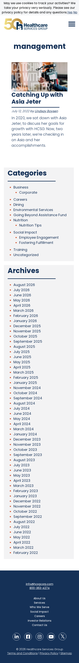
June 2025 (22, 356)
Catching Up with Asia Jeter (37, 98)
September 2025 (27, 341)
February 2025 (25, 377)
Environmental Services (33, 209)
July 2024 (21, 408)
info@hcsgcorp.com (39, 584)
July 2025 (21, 351)
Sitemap (66, 653)
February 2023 (25, 490)
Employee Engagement (39, 237)
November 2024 (27, 387)
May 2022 (21, 537)
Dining (18, 204)
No (75, 12)
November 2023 (27, 444)
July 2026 (21, 290)
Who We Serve (39, 607)
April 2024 (21, 423)
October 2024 (25, 393)
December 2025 (27, 326)
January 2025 (25, 382)
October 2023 (25, 449)
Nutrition (20, 220)
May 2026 (21, 300)
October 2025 (25, 336)
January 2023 (25, 496)
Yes (69, 12)
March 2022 (23, 547)
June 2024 (22, 413)
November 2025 (27, 331)
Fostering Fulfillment (36, 242)
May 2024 (21, 418)
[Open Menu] (71, 24)
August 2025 (24, 346)
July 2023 (21, 465)
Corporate (28, 192)
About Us (39, 598)
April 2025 (21, 367)
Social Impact (25, 232)
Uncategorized (26, 254)
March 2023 (23, 485)
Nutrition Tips (30, 225)
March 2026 (23, 310)
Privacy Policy (49, 653)
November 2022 (27, 506)
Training (20, 249)
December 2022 (27, 501)
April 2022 (21, 542)
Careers (20, 199)
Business (20, 187)
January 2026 (25, 320)
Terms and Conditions (22, 653)
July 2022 (21, 526)
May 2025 (21, 362)
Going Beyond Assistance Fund (40, 215)
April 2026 (21, 305)
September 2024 (27, 398)
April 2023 (21, 480)
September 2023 (27, 454)
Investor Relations (39, 621)
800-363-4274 (40, 588)
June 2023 (22, 470)
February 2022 (25, 552)
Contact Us (39, 625)
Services (39, 603)
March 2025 (23, 372)
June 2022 (22, 532)
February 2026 (25, 315)
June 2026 (22, 295)
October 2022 (25, 511)
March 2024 (23, 429)
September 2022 (27, 516)
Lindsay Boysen (46, 111)
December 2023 (27, 439)
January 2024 (25, 434)
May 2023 (21, 475)
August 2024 (24, 403)
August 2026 (24, 284)
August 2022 (24, 521)
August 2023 (24, 460)
